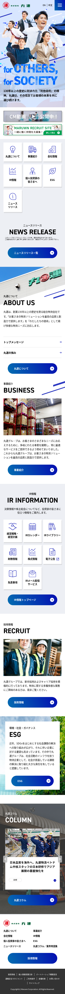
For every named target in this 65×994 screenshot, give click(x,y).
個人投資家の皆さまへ (14, 940)
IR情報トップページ (25, 599)
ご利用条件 (30, 978)
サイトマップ (34, 983)
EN (44, 5)
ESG (20, 781)
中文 (50, 5)
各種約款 (42, 978)
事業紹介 (19, 470)
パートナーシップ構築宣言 (46, 974)
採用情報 (19, 702)
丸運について (21, 368)
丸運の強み (9, 353)
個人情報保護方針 (25, 974)
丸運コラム (20, 900)
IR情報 (36, 935)
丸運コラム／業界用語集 (45, 946)
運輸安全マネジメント (14, 978)
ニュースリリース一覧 (26, 253)
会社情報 (7, 935)
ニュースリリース (12, 946)
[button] (5, 859)
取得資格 (11, 974)
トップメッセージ (13, 342)
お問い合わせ (54, 978)
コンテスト (18, 884)
